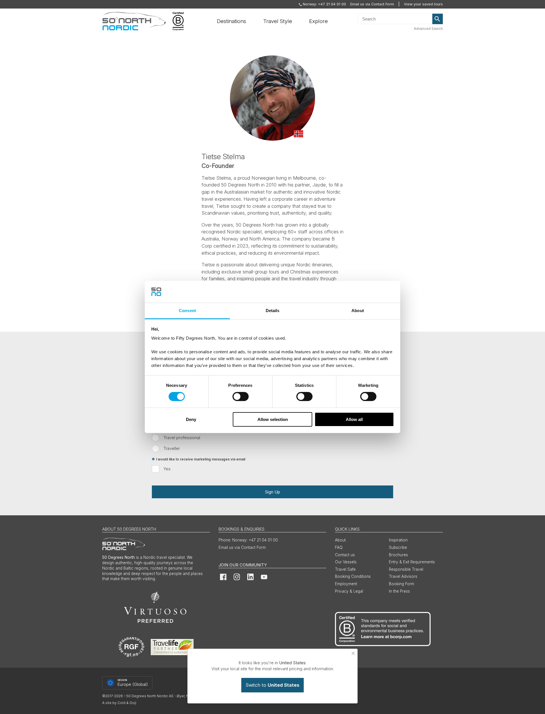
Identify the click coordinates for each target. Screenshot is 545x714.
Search (437, 19)
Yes (167, 469)
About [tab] (357, 310)
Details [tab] (273, 310)
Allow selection (272, 419)
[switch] (240, 396)
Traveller (172, 448)
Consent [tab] (187, 310)
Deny (191, 419)
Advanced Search (428, 28)
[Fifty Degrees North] (134, 21)
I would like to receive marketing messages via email (200, 459)
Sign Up (272, 492)
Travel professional (182, 437)
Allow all (354, 419)
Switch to (272, 685)
